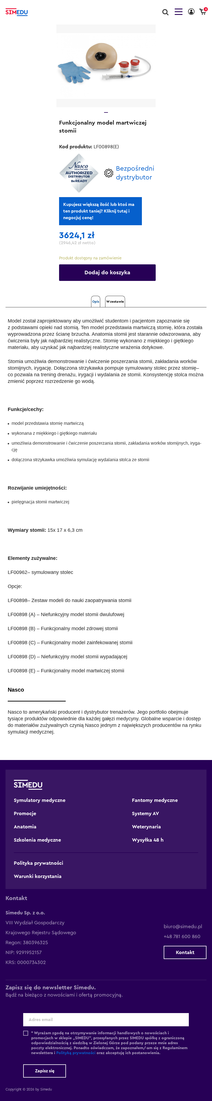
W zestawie (115, 301)
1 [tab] (106, 112)
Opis (95, 301)
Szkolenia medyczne (37, 839)
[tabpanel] (106, 66)
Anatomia (25, 826)
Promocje (25, 813)
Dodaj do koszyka (107, 272)
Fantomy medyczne (155, 800)
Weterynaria (146, 826)
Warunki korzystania (38, 876)
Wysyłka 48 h (148, 839)
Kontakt (185, 952)
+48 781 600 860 (182, 936)
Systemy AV (145, 813)
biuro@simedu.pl (183, 926)
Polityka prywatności (38, 863)
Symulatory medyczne (39, 800)
